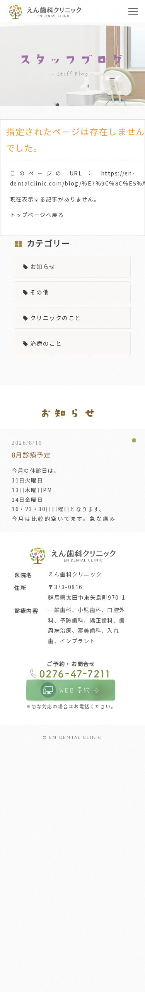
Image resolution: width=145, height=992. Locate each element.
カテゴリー (48, 243)
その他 (39, 292)
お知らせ (43, 266)
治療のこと (46, 343)
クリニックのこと (55, 318)
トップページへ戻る (37, 215)
